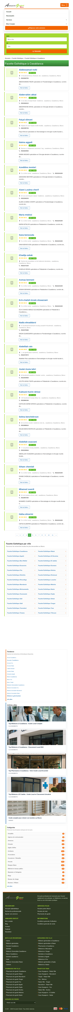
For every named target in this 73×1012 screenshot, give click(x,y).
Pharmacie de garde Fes (13, 982)
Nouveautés (10, 16)
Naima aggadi (25, 142)
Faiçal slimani (25, 119)
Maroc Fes (9, 679)
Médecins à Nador (43, 964)
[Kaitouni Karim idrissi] (12, 394)
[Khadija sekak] (12, 258)
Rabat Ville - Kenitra (44, 990)
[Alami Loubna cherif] (12, 192)
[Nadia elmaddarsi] (12, 325)
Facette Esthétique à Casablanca (35, 58)
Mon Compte (10, 24)
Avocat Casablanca (11, 657)
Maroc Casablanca (12, 676)
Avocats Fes (10, 663)
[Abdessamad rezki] (12, 72)
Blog (6, 924)
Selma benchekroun (28, 417)
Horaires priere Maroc (44, 908)
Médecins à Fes (43, 959)
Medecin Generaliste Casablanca (15, 685)
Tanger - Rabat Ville (44, 976)
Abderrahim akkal (27, 94)
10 (49, 535)
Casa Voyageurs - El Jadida (46, 992)
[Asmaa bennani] (12, 282)
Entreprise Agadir (11, 674)
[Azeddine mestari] (12, 170)
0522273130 (25, 265)
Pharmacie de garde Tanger (14, 979)
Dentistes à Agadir (43, 956)
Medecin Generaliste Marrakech (14, 690)
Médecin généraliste (14, 696)
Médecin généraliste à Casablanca (48, 940)
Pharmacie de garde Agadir (14, 984)
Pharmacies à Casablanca (46, 946)
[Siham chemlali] (12, 469)
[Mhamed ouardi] (12, 492)
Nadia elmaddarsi (27, 322)
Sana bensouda (26, 235)
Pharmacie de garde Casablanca (16, 971)
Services (9, 20)
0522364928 (25, 377)
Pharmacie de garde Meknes (15, 992)
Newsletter (8, 932)
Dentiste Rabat (10, 671)
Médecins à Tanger (44, 951)
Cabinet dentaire (11, 668)
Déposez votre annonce (37, 28)
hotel (7, 959)
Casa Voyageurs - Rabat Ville (47, 971)
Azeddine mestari (27, 167)
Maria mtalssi (25, 215)
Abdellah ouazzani (28, 442)
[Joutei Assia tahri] (12, 372)
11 (52, 535)
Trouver (37, 51)
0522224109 (59, 173)
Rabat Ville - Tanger (44, 982)
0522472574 (25, 355)
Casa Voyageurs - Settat (45, 995)
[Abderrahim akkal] (12, 97)
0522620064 (25, 151)
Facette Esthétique (17, 58)
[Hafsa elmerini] (12, 517)
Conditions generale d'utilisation (47, 921)
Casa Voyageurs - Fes (45, 987)
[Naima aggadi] (12, 145)
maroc (8, 940)
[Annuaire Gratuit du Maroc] (36, 5)
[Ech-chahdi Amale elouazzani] (12, 303)
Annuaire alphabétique (12, 908)
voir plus (9, 699)
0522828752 (25, 78)
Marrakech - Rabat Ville (45, 984)
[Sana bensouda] (12, 238)
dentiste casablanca (12, 956)
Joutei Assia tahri (27, 369)
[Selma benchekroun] (12, 419)
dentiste (8, 948)
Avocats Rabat (10, 665)
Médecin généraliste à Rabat (47, 943)
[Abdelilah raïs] (12, 349)
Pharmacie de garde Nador (14, 995)
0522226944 (25, 450)
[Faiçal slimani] (12, 122)
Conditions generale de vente (46, 924)
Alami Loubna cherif (29, 190)
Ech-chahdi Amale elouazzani (33, 300)
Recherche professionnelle (13, 911)
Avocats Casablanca (12, 660)
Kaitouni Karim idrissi (29, 392)
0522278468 (25, 330)
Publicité (7, 929)
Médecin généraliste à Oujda (47, 962)
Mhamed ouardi (26, 489)
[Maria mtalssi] (12, 217)
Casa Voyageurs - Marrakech (47, 974)
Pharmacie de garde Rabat (14, 974)
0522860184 (25, 400)
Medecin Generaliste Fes (13, 687)
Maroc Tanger (10, 682)
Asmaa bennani (26, 280)
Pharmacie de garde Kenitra (14, 990)
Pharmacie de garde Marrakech (15, 976)
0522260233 (25, 198)
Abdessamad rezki (28, 70)
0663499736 (25, 128)
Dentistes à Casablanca (45, 954)
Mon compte (9, 921)
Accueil (8, 12)
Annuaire (7, 58)
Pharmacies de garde (43, 914)
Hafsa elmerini (26, 514)
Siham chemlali (26, 467)
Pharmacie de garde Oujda (14, 987)
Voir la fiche (24, 88)
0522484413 (25, 103)
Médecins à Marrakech (45, 948)
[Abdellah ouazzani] (12, 444)
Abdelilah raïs (25, 346)
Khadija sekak (26, 255)
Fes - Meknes (42, 979)
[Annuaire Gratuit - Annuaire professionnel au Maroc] (20, 897)
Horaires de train (42, 911)
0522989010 (25, 425)
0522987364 (25, 497)
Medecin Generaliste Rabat (13, 693)
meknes (8, 964)
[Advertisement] (37, 635)
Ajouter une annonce (11, 914)
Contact (7, 926)
